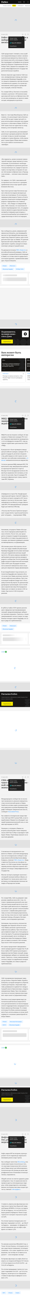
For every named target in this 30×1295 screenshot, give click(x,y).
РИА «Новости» (21, 273)
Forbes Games (10, 5)
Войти (19, 2)
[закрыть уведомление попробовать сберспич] (22, 39)
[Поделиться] (25, 34)
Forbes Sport (5, 397)
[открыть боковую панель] (24, 2)
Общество (5, 758)
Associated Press (13, 835)
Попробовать (13, 46)
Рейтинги (21, 5)
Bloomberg (21, 1185)
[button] (28, 2)
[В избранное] (28, 34)
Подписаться (7, 365)
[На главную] (4, 2)
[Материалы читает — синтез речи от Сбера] (22, 34)
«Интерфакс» (16, 1213)
